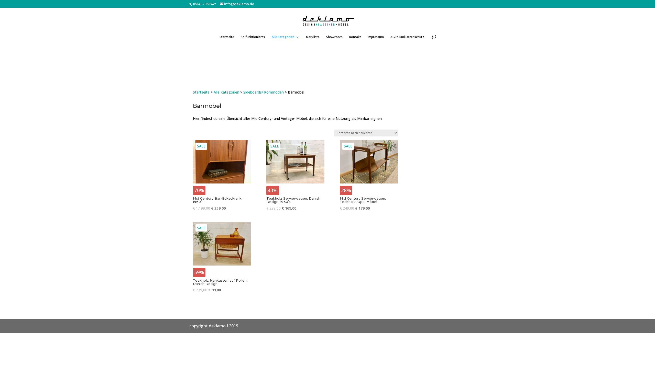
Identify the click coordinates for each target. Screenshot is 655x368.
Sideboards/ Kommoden (263, 92)
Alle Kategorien (283, 37)
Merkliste (313, 37)
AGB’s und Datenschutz (407, 37)
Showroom (334, 37)
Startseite (227, 37)
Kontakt (355, 37)
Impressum (376, 37)
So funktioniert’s (253, 37)
